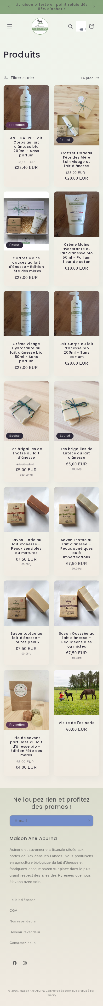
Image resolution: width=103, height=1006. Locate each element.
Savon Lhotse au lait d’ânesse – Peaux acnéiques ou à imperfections (76, 548)
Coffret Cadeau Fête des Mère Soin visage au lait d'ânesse (76, 159)
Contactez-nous (22, 943)
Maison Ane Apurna (33, 838)
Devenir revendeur (25, 932)
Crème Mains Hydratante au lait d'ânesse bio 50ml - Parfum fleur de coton (76, 253)
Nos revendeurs (23, 921)
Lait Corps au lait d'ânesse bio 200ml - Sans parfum (77, 350)
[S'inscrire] (88, 820)
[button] (9, 26)
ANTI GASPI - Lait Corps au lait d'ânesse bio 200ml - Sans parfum (26, 146)
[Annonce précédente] (9, 6)
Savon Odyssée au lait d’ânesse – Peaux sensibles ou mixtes (77, 640)
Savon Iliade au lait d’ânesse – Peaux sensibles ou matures (26, 546)
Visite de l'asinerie (76, 723)
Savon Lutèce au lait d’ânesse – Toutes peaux (26, 637)
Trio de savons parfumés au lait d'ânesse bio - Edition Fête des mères (26, 746)
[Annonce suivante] (94, 6)
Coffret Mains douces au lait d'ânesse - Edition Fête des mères (26, 264)
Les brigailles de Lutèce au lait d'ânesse (76, 453)
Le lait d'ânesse (23, 900)
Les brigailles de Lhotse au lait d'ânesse (26, 453)
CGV (13, 910)
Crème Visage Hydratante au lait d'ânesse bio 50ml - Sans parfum (26, 352)
